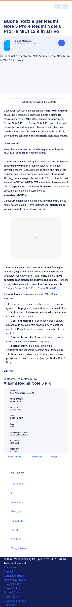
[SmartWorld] (16, 6)
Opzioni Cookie (13, 592)
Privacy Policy (12, 584)
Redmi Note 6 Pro (48, 288)
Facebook (17, 484)
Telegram (16, 511)
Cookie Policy (12, 588)
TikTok (15, 529)
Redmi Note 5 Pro (25, 288)
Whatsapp (17, 502)
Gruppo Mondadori (15, 600)
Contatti (8, 571)
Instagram (17, 520)
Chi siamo (10, 567)
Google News (19, 548)
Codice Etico (11, 596)
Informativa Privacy (15, 579)
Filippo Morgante (23, 41)
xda (11, 370)
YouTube (16, 539)
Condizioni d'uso (14, 575)
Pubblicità (10, 604)
